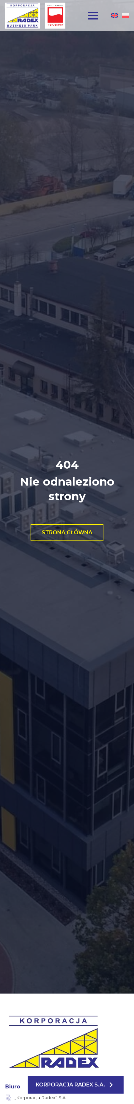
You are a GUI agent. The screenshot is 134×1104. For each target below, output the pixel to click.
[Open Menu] (93, 15)
